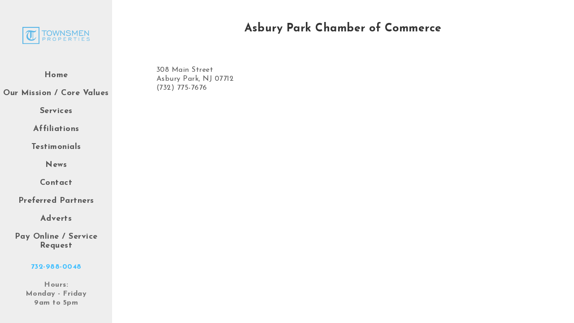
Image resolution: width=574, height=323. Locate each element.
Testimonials (56, 147)
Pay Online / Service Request (56, 241)
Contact (56, 183)
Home (56, 75)
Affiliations (56, 129)
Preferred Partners (56, 201)
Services (56, 111)
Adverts (56, 219)
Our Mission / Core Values (56, 93)
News (56, 165)
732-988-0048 (56, 267)
